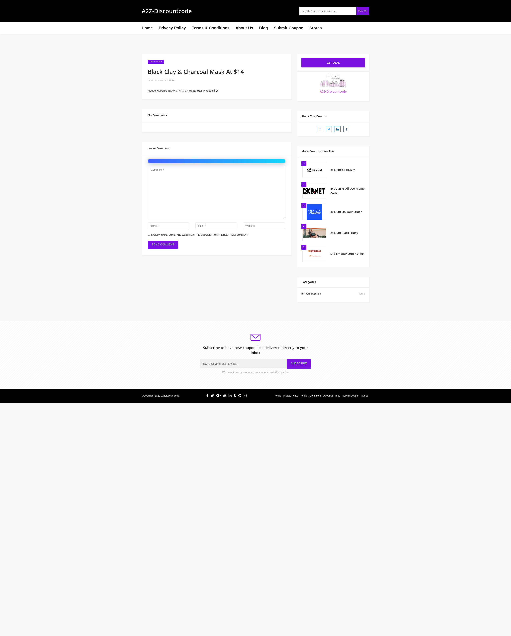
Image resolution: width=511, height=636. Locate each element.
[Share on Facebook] (320, 129)
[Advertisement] (120, 431)
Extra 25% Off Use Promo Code (347, 191)
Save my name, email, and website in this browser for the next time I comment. (199, 235)
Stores (315, 28)
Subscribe (299, 363)
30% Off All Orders (342, 170)
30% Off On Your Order (346, 212)
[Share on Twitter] (329, 129)
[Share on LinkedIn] (338, 129)
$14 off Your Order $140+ (347, 254)
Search (362, 11)
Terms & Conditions (211, 28)
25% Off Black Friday (344, 233)
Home (147, 28)
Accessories (313, 293)
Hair (171, 80)
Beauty (161, 80)
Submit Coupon (288, 28)
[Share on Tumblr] (346, 129)
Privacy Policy (172, 28)
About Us (244, 28)
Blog (263, 28)
